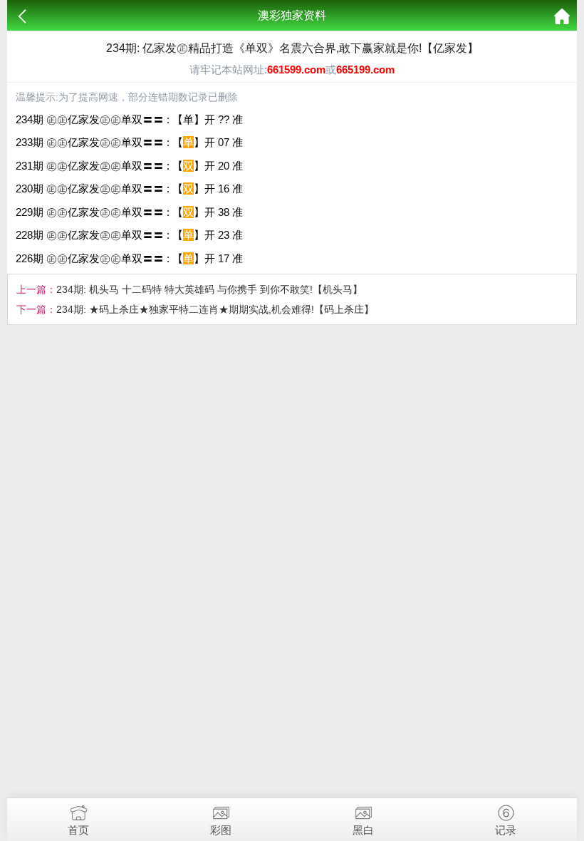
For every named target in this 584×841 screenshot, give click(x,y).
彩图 (220, 830)
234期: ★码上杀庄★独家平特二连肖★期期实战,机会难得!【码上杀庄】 (215, 309)
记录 (505, 830)
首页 (78, 830)
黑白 (363, 830)
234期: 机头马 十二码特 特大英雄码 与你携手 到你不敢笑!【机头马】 (209, 289)
